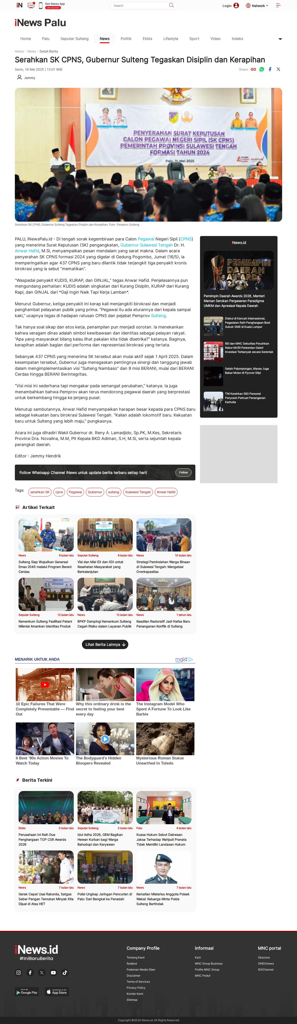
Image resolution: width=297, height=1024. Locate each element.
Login (227, 6)
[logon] (19, 5)
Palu (45, 38)
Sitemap (132, 999)
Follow (183, 472)
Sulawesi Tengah (156, 245)
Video (215, 38)
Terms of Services (138, 981)
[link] (253, 69)
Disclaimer (133, 975)
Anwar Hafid (27, 250)
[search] (171, 6)
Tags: (19, 490)
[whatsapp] (261, 69)
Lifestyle (170, 38)
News (105, 38)
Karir (198, 957)
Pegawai (146, 238)
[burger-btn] (278, 6)
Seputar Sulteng (75, 38)
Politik (126, 38)
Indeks (237, 38)
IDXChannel (266, 969)
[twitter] (278, 69)
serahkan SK (39, 492)
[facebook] (270, 69)
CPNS (186, 238)
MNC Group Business (209, 963)
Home (25, 38)
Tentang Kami (136, 957)
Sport (194, 38)
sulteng (113, 492)
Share (243, 69)
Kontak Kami (135, 993)
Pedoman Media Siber (141, 969)
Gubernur (129, 245)
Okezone (264, 957)
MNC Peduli (202, 975)
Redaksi (132, 963)
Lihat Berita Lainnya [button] (103, 644)
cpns (59, 492)
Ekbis (147, 38)
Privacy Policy (136, 987)
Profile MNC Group (207, 969)
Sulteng (158, 315)
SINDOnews (266, 963)
